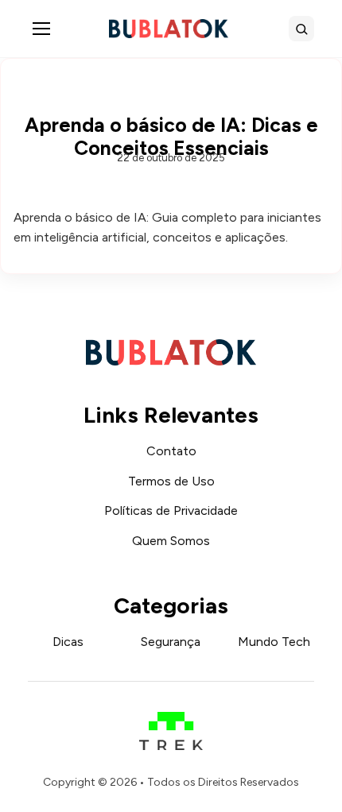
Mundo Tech (274, 641)
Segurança (170, 641)
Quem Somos (171, 540)
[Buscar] (301, 28)
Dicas (68, 641)
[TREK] (171, 723)
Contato (171, 450)
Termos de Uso (171, 481)
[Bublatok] (168, 29)
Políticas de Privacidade (171, 510)
